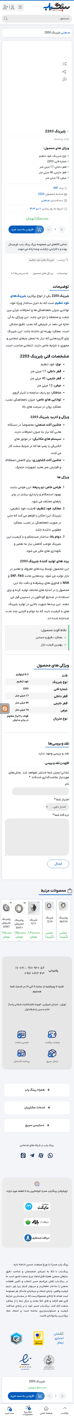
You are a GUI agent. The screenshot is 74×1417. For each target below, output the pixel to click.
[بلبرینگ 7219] (49, 906)
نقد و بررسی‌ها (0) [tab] (19, 273)
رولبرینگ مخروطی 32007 (6, 921)
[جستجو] (6, 19)
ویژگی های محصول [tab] (43, 273)
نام (67, 784)
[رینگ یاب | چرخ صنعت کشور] (56, 7)
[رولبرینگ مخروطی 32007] (6, 907)
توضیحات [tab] (62, 273)
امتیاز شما (61, 800)
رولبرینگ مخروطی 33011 (19, 922)
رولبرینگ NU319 (63, 919)
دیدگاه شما (60, 815)
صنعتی (65, 33)
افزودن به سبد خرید (22, 229)
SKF (55, 188)
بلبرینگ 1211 (33, 921)
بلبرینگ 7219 (49, 919)
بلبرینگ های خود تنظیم (41, 260)
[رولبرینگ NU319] (63, 906)
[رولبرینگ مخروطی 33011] (19, 908)
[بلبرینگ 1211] (33, 908)
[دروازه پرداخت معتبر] (38, 1338)
